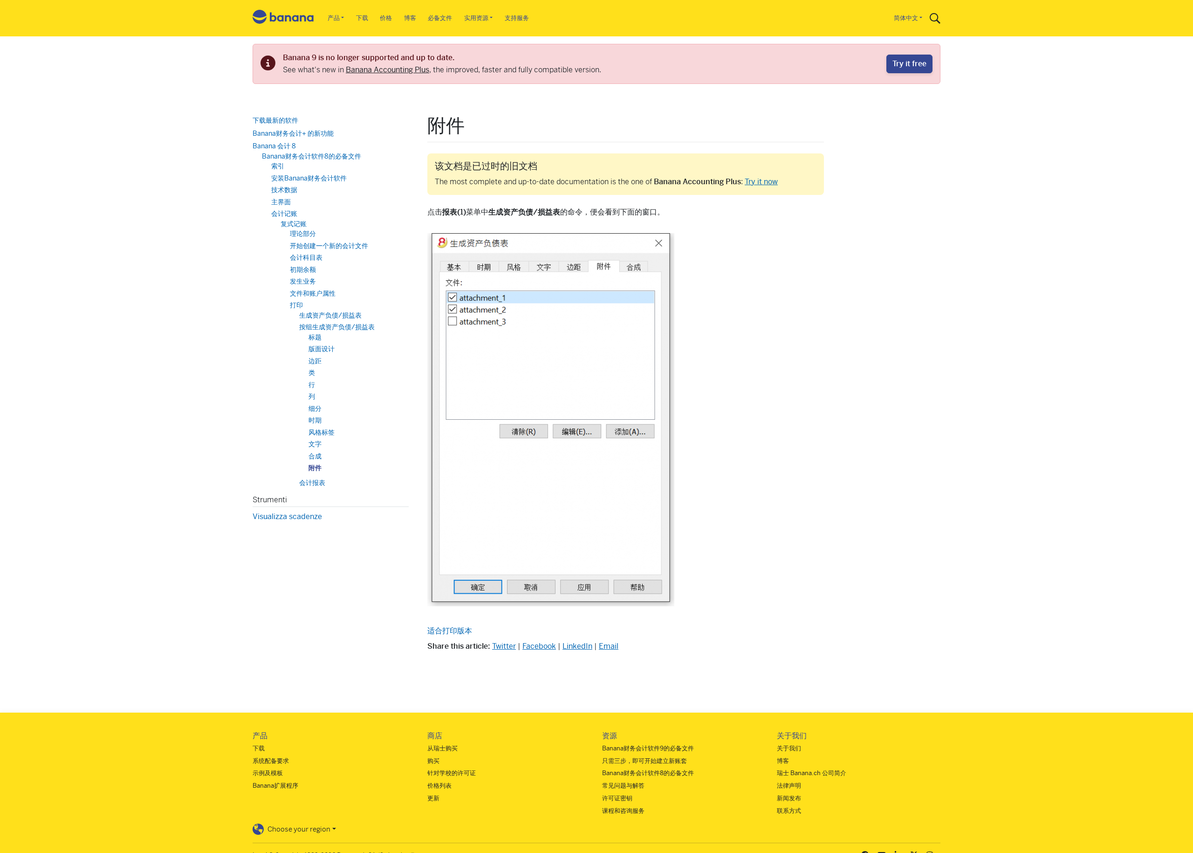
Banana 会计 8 (274, 146)
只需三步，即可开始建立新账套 (644, 761)
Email (608, 646)
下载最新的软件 (275, 120)
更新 (433, 798)
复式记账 (294, 223)
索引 (277, 166)
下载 (362, 18)
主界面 (281, 201)
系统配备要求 (271, 761)
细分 (315, 408)
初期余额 (303, 269)
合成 (315, 455)
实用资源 (476, 18)
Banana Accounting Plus (387, 70)
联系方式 (789, 811)
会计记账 (284, 213)
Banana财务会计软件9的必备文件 (648, 748)
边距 (315, 360)
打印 (296, 305)
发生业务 (303, 281)
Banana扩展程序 (275, 786)
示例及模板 (268, 773)
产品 (334, 18)
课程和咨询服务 (623, 811)
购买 (433, 761)
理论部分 (303, 233)
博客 (410, 18)
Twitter (504, 646)
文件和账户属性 (313, 293)
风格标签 (322, 432)
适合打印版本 (449, 631)
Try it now (761, 182)
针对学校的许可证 (451, 773)
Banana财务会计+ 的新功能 (293, 133)
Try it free (909, 64)
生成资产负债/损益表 (330, 315)
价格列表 (439, 786)
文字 (315, 444)
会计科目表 (306, 257)
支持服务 (517, 18)
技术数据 (284, 190)
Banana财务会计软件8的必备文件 (311, 156)
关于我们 (789, 748)
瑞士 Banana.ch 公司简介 (811, 773)
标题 (315, 337)
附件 (315, 468)
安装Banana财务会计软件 (309, 177)
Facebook (539, 646)
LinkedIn (577, 646)
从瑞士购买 (442, 748)
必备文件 (440, 18)
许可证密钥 (617, 798)
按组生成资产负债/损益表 (337, 327)
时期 (315, 420)
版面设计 (322, 349)
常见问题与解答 (623, 786)
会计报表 (312, 482)
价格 (386, 18)
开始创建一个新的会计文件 (329, 245)
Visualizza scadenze (287, 516)
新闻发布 (789, 798)
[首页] (283, 18)
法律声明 (789, 786)
